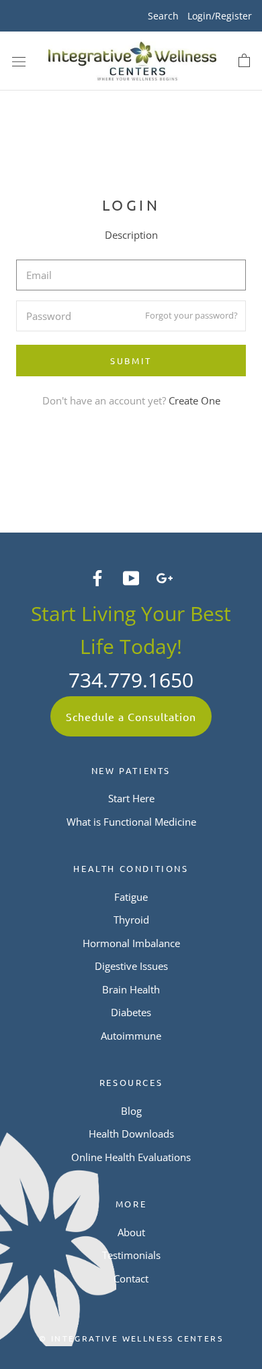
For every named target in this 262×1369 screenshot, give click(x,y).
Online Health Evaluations (131, 1157)
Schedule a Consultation (131, 716)
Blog (131, 1110)
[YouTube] (131, 576)
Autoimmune (131, 1035)
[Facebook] (97, 576)
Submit (131, 360)
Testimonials (131, 1255)
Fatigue (131, 896)
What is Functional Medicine (131, 821)
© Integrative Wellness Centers (131, 1338)
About (131, 1232)
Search (163, 15)
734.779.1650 (131, 680)
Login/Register (219, 15)
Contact (131, 1278)
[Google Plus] (165, 576)
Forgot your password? (191, 315)
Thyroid (131, 919)
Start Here (131, 798)
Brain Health (131, 989)
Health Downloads (131, 1133)
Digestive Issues (131, 966)
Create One (194, 400)
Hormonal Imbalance (131, 943)
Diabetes (131, 1012)
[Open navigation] (19, 61)
